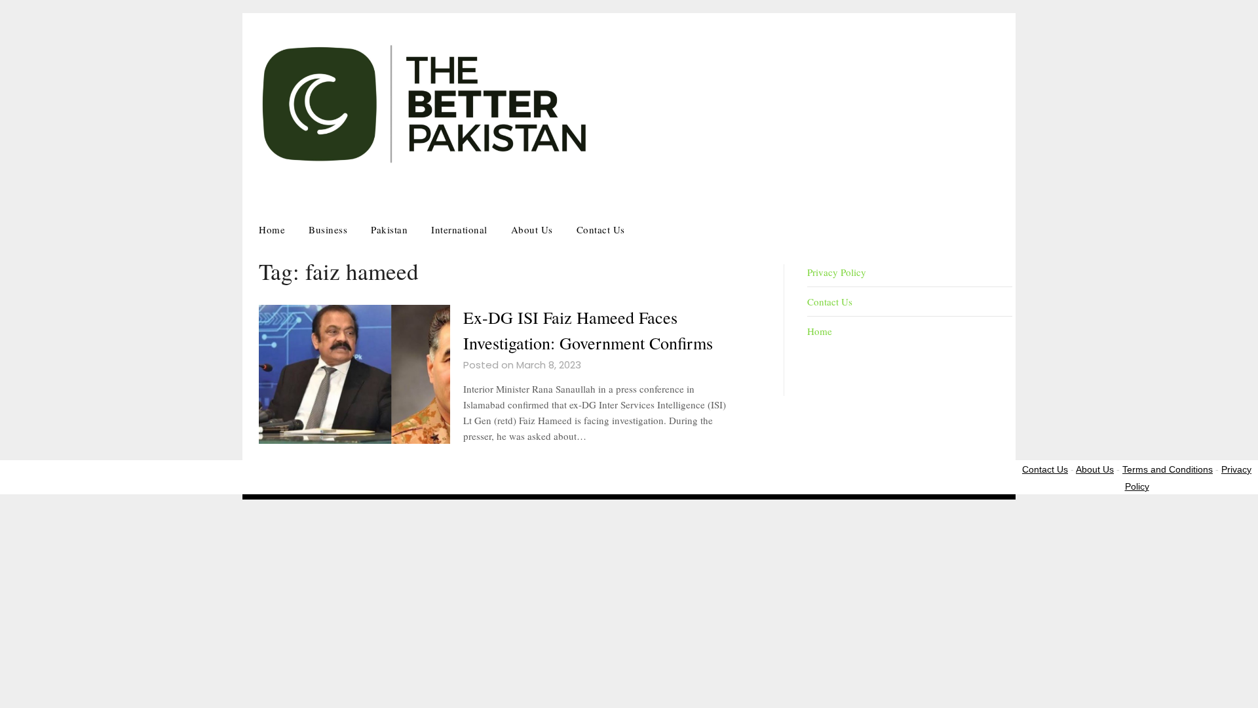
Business (328, 229)
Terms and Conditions (1167, 469)
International (459, 229)
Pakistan (389, 229)
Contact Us (601, 229)
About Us (532, 229)
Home (272, 229)
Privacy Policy (836, 272)
